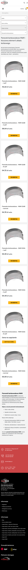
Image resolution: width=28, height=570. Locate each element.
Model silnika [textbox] (5, 28)
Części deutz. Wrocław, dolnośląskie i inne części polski (13, 528)
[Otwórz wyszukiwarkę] (24, 3)
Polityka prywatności (6, 506)
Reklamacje (4, 510)
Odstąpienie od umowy (7, 508)
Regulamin (4, 504)
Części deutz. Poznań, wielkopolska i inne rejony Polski (13, 532)
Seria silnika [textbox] (5, 23)
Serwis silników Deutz (6, 522)
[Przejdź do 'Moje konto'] (27, 3)
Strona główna (5, 13)
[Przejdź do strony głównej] (4, 3)
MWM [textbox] (3, 18)
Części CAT (4, 537)
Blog (3, 520)
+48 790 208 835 (9, 455)
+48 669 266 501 (9, 456)
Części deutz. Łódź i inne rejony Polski (10, 526)
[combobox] (14, 33)
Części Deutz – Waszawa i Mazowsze (10, 524)
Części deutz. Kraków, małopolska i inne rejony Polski (13, 530)
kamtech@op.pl (8, 461)
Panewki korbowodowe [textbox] (7, 33)
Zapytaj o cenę (9, 341)
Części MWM (4, 539)
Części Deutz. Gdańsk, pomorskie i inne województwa (13, 535)
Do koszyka (14, 93)
